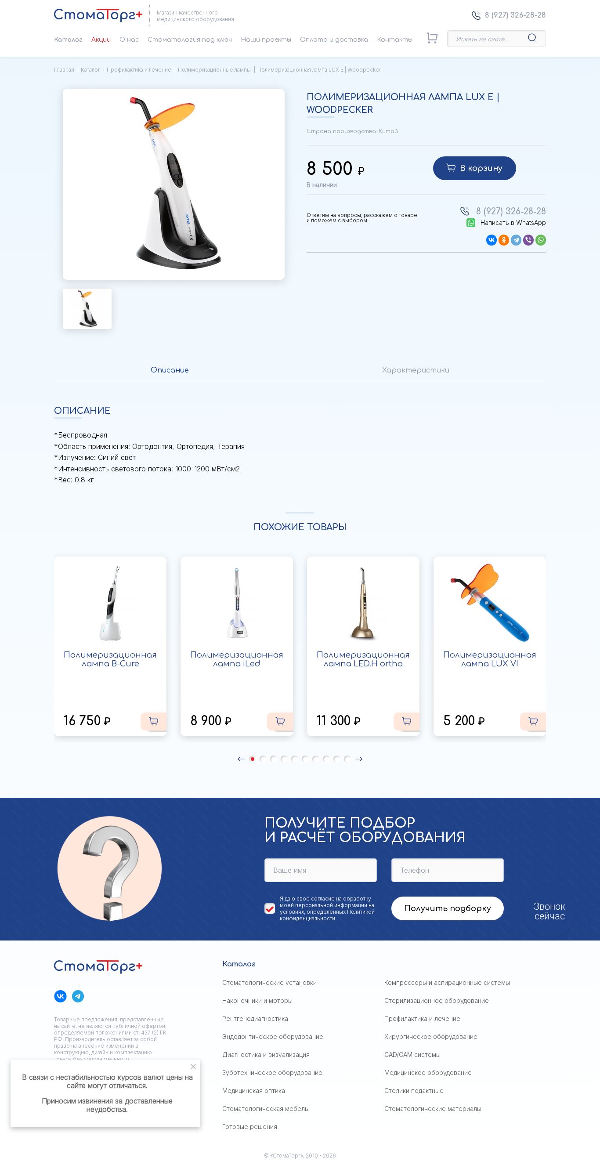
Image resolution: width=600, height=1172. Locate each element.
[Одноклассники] (504, 240)
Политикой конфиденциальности (327, 915)
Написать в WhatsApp (513, 223)
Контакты (394, 39)
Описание (170, 370)
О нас (129, 39)
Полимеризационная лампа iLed (236, 659)
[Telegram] (516, 240)
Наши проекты (266, 39)
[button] (241, 759)
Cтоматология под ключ (190, 39)
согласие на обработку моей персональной (325, 901)
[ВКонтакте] (491, 240)
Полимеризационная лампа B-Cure (110, 659)
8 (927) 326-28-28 (515, 15)
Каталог (68, 39)
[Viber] (528, 240)
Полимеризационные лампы (214, 69)
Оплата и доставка (334, 39)
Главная (64, 69)
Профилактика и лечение (139, 69)
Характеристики (415, 370)
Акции (101, 39)
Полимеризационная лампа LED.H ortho (363, 659)
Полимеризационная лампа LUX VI (489, 659)
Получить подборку (447, 908)
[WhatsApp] (540, 240)
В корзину (481, 168)
